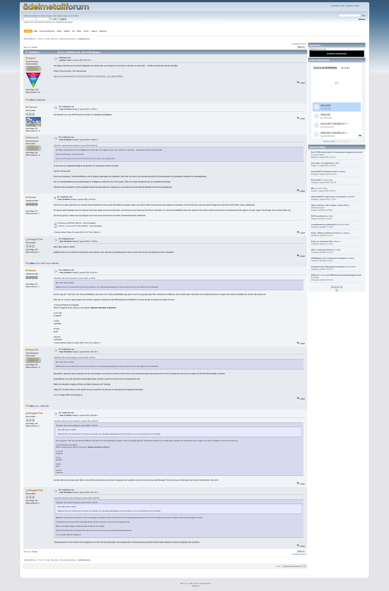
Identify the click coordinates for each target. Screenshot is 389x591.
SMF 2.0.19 (184, 583)
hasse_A (37, 406)
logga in (50, 16)
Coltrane (32, 107)
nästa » (304, 44)
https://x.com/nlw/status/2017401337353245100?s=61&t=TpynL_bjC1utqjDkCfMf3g (88, 76)
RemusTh (33, 137)
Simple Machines (205, 583)
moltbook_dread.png (65, 226)
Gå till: (278, 566)
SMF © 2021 (194, 583)
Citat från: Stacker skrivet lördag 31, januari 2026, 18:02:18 (76, 421)
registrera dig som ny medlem (68, 16)
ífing (36, 100)
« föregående (296, 44)
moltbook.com (65, 58)
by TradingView (336, 141)
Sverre (38, 263)
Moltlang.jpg (62, 223)
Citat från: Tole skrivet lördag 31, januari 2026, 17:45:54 (74, 278)
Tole (40, 239)
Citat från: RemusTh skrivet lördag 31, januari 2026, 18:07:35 (76, 498)
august (31, 58)
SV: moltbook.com (66, 107)
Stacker (32, 197)
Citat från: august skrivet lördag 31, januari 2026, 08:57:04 (75, 145)
